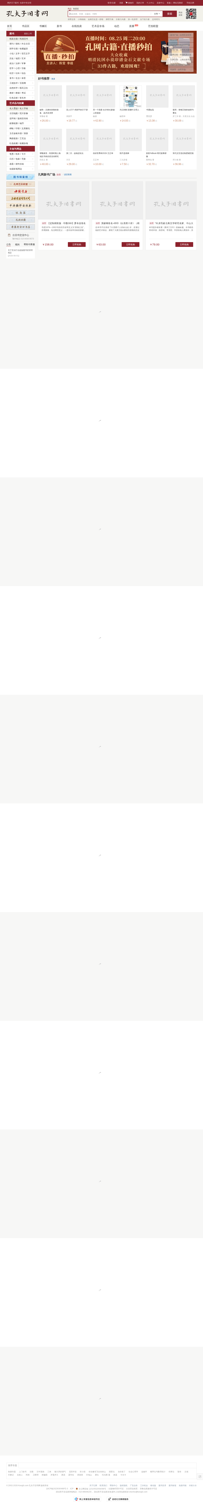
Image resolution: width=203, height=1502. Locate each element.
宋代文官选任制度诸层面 (183, 153)
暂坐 (179, 1472)
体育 (24, 78)
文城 (186, 1472)
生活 (18, 78)
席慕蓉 (80, 1475)
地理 (18, 58)
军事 (24, 63)
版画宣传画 (23, 118)
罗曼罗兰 (54, 1475)
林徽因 (44, 1475)
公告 (8, 244)
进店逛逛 (68, 174)
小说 (12, 53)
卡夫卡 (123, 1475)
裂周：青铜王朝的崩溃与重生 (183, 111)
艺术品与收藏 (17, 103)
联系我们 (103, 1485)
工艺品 (23, 138)
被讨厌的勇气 (60, 1472)
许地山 (89, 1475)
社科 (18, 73)
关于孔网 (93, 1485)
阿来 (28, 1475)
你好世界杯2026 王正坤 (103, 153)
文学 (18, 53)
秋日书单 (174, 40)
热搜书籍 (183, 1485)
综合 (24, 73)
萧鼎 (63, 1475)
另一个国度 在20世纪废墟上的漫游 (104, 111)
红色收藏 (14, 143)
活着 (31, 1472)
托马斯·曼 (106, 1475)
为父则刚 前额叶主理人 (129, 110)
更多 (53, 79)
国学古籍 (14, 48)
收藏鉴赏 (24, 48)
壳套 (24, 159)
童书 (12, 78)
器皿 (12, 164)
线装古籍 (14, 39)
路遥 (115, 1475)
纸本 (18, 154)
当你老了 (121, 1472)
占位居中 (27, 14)
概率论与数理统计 (157, 1472)
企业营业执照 (132, 1489)
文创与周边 (15, 148)
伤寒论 (171, 1472)
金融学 (144, 1472)
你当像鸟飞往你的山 (97, 1472)
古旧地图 (14, 113)
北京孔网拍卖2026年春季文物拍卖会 (180, 45)
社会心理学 (133, 1472)
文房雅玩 (26, 128)
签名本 (23, 98)
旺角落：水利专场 (178, 69)
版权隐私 (124, 1485)
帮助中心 (113, 1485)
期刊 (12, 44)
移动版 (153, 1485)
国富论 (112, 1472)
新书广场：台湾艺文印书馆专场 (180, 35)
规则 (17, 244)
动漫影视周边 (16, 169)
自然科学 (14, 88)
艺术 (24, 58)
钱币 (22, 123)
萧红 (97, 1475)
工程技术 (14, 83)
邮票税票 (14, 123)
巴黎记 (11, 1475)
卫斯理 (36, 1475)
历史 (12, 58)
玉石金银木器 (16, 133)
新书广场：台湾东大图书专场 (180, 50)
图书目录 (162, 1485)
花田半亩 (73, 1472)
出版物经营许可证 (116, 1489)
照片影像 (24, 113)
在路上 (20, 1475)
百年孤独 (40, 1472)
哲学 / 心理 (15, 68)
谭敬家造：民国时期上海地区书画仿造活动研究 (50, 155)
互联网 (23, 83)
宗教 (24, 68)
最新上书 (28, 34)
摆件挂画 (20, 164)
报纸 (18, 44)
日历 (12, 159)
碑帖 (12, 128)
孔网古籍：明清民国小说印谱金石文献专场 (180, 55)
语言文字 (26, 53)
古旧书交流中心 (23, 237)
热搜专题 (12, 1472)
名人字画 (24, 108)
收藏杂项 (24, 143)
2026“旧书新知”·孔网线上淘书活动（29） (180, 65)
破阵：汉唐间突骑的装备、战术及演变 (49, 111)
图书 (12, 33)
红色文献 (14, 98)
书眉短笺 (150, 110)
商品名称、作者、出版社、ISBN (83, 14)
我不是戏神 (124, 153)
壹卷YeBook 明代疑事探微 (156, 155)
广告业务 (134, 1485)
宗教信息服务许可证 (148, 1489)
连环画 (13, 118)
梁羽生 (71, 1475)
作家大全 (193, 1485)
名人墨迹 (14, 108)
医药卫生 (24, 88)
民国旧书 (24, 39)
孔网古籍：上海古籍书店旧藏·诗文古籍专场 (180, 60)
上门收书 (22, 1472)
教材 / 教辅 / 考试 (18, 93)
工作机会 (144, 1485)
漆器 (26, 133)
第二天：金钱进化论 (74, 153)
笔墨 (12, 154)
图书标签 (172, 1485)
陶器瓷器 (14, 138)
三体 (49, 1472)
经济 (12, 73)
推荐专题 (12, 1465)
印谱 (18, 128)
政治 (12, 63)
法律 (18, 63)
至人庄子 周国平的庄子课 (77, 110)
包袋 (18, 159)
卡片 (24, 154)
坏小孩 (82, 1472)
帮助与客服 (29, 244)
